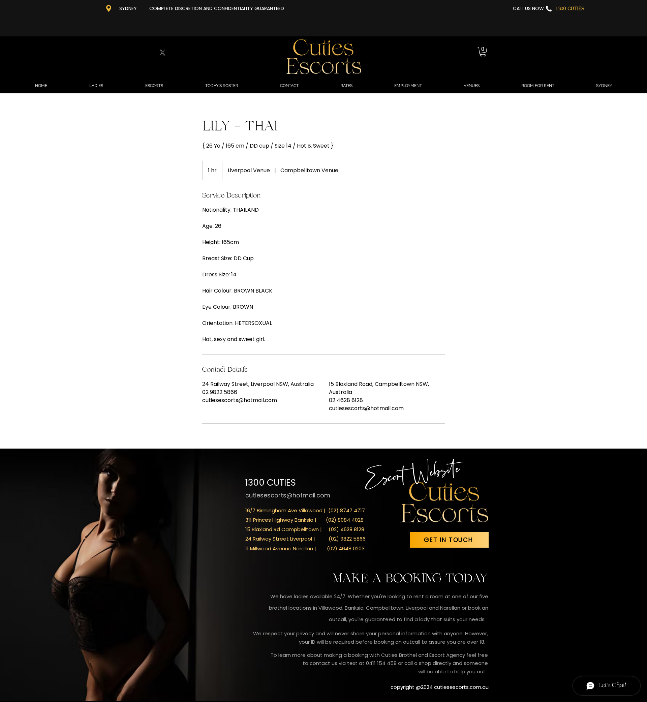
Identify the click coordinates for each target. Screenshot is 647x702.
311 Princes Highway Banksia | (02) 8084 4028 (304, 519)
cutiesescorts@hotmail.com (287, 495)
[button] (483, 52)
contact (321, 663)
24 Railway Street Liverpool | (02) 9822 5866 (305, 538)
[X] (162, 53)
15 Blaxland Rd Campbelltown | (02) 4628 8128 (304, 529)
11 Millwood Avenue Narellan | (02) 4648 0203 (305, 548)
